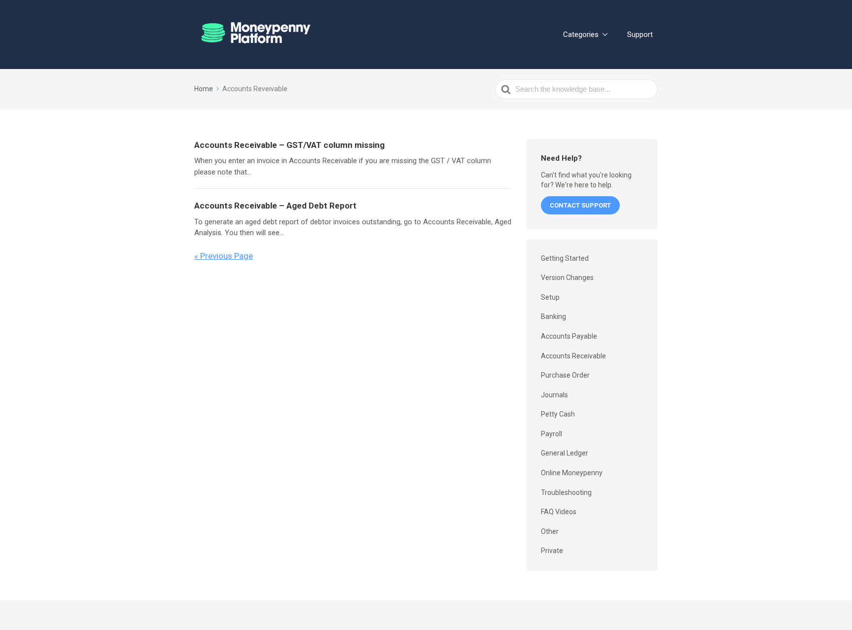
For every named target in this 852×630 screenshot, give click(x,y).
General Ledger (564, 453)
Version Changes (567, 277)
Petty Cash (558, 414)
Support (640, 34)
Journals (554, 395)
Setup (550, 297)
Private (552, 551)
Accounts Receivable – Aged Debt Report (275, 205)
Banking (553, 316)
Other (550, 531)
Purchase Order (565, 375)
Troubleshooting (566, 492)
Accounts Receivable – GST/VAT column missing (289, 145)
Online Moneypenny (572, 473)
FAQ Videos (558, 512)
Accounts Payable (569, 336)
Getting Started (565, 258)
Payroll (551, 434)
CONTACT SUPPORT (580, 205)
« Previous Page (223, 256)
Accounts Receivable (573, 356)
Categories (581, 34)
